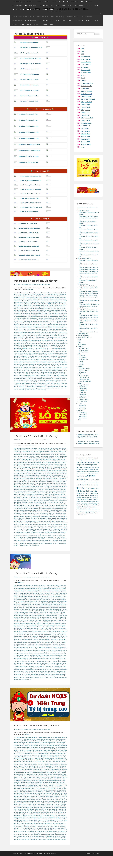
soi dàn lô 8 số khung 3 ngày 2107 (38, 661)
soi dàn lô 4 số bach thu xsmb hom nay (31, 370)
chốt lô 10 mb (30, 766)
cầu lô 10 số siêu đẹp (54, 756)
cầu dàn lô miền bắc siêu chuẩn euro (24, 302)
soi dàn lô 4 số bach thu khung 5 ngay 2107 (51, 369)
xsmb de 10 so (22, 389)
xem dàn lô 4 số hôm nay (47, 386)
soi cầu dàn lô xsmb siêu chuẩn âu (25, 367)
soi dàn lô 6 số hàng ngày (43, 527)
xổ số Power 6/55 (86, 72)
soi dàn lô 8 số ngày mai (38, 666)
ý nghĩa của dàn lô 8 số (60, 677)
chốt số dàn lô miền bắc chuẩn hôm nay (45, 318)
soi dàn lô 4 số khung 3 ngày (42, 373)
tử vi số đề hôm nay (94, 512)
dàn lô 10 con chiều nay (50, 787)
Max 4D (83, 78)
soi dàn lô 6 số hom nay (54, 527)
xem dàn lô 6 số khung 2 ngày (45, 543)
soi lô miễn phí (57, 383)
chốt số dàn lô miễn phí (55, 319)
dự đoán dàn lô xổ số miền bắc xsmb (26, 338)
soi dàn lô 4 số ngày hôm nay (43, 378)
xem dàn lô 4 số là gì (32, 388)
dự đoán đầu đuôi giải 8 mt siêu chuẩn (29, 250)
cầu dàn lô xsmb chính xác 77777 (43, 303)
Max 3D (83, 75)
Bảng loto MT (82, 407)
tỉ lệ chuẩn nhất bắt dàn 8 (50, 672)
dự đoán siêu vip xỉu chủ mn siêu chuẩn (30, 176)
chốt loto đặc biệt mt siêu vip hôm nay (88, 291)
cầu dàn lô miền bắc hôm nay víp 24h (37, 748)
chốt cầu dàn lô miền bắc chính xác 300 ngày (30, 307)
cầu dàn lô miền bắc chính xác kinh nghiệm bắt (26, 295)
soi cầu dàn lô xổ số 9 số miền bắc (45, 354)
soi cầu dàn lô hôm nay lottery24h (57, 343)
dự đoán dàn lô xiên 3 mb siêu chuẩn (29, 132)
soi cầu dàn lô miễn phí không (32, 350)
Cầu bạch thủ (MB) (86, 91)
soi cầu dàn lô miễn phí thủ (20, 351)
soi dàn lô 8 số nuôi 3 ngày (51, 666)
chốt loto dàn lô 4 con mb (48, 311)
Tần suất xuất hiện (86, 123)
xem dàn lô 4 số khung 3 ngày (20, 388)
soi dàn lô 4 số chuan (45, 370)
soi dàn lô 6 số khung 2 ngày (53, 529)
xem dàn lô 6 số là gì (18, 545)
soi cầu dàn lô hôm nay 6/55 (20, 499)
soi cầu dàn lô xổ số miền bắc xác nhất (55, 652)
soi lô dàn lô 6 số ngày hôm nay (21, 540)
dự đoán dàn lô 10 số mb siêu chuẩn (29, 156)
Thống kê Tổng (85, 120)
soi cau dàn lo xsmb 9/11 (57, 362)
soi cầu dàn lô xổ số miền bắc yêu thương (50, 361)
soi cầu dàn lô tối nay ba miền (57, 644)
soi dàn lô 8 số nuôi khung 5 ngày (24, 668)
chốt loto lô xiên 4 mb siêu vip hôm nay (88, 271)
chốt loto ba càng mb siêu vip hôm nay (88, 216)
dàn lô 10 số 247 (20, 790)
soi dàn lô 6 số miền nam (19, 534)
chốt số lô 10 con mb (40, 785)
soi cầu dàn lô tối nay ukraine (30, 354)
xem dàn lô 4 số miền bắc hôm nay (45, 388)
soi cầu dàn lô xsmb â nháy (59, 655)
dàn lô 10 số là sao (23, 794)
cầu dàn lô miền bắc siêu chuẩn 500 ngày (29, 750)
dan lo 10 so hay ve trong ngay (32, 793)
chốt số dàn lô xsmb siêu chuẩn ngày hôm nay (26, 329)
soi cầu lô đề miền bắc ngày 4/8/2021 (88, 505)
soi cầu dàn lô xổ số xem (45, 362)
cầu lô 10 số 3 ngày (21, 755)
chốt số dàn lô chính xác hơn (54, 313)
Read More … (30, 289)
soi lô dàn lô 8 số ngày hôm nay (30, 671)
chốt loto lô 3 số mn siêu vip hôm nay (88, 319)
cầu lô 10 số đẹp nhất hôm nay (42, 756)
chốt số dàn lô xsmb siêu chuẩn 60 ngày (32, 620)
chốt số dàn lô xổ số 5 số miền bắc (41, 321)
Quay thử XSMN (85, 139)
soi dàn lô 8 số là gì (24, 663)
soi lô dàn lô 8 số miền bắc (53, 669)
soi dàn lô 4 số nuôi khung (26, 380)
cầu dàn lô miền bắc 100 (35, 742)
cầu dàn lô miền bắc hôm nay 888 (46, 297)
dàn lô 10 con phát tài (48, 788)
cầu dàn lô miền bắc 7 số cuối (24, 294)
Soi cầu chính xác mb (42, 2)
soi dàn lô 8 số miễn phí (58, 664)
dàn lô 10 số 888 (36, 790)
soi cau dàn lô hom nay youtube (34, 345)
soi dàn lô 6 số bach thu (46, 524)
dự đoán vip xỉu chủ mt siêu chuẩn (28, 223)
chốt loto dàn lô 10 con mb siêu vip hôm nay (36, 725)
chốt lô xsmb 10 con (57, 766)
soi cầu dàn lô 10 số (27, 812)
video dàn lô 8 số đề (32, 674)
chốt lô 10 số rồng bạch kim (46, 766)
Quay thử (44, 9)
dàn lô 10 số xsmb (57, 799)
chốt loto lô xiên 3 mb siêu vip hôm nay (88, 269)
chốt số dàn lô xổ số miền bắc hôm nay (36, 617)
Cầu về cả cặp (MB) (86, 96)
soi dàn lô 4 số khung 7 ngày (31, 375)
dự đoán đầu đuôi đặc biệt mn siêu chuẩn (31, 207)
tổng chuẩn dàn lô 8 (61, 672)
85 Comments (47, 439)
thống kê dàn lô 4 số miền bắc (23, 385)
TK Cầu (22, 9)
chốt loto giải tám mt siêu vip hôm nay (88, 293)
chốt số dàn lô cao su (60, 311)
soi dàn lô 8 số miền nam (30, 664)
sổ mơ (51, 9)
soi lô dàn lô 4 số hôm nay (56, 381)
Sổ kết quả (88, 5)
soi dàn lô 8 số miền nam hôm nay (44, 664)
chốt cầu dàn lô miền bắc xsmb (35, 310)
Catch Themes (96, 853)
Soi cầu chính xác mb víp (57, 2)
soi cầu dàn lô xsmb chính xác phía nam (27, 365)
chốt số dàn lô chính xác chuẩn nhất (39, 313)
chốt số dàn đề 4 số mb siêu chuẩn (29, 79)
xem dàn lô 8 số (40, 674)
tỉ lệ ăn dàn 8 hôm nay (30, 672)
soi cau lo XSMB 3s (88, 497)
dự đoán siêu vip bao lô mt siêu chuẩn (29, 237)
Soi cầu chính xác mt (72, 2)
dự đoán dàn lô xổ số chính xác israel (29, 334)
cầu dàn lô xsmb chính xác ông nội (25, 462)
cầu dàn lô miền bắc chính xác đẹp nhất (32, 744)
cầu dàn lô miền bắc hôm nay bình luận (29, 299)
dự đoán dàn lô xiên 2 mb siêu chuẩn (29, 126)
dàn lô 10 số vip (19, 798)
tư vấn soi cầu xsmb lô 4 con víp (56, 385)
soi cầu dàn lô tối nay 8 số (55, 351)
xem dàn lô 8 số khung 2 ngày (24, 676)
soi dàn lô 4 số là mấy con (54, 375)
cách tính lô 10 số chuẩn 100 (24, 739)
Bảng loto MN (82, 408)
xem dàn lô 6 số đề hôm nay (20, 543)
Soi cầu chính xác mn (86, 2)
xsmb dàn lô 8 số (24, 677)
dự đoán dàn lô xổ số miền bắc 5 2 (45, 335)
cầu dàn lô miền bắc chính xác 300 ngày (41, 294)
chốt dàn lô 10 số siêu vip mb (37, 764)
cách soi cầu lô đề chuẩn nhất (56, 449)
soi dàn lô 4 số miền (46, 377)
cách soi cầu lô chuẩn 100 (23, 449)
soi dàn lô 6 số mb (49, 532)
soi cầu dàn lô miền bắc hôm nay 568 (23, 346)
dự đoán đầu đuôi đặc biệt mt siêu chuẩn (29, 255)
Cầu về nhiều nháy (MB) (88, 99)
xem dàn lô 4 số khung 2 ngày (60, 386)
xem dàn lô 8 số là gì (50, 676)
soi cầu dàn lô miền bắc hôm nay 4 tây (47, 637)
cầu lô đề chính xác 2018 (84, 469)
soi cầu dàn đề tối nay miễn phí (93, 501)
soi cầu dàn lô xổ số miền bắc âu (57, 649)
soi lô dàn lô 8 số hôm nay (40, 669)
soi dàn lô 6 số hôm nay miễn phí (28, 529)
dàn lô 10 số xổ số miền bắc (28, 799)
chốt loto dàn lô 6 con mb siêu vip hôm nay (35, 436)
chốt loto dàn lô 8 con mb (19, 606)
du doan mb (19, 801)
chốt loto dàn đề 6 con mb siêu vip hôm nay (88, 443)
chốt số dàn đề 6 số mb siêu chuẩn (29, 85)
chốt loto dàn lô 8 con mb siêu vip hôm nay (35, 573)
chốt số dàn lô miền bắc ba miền (41, 610)
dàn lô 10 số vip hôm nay (29, 798)
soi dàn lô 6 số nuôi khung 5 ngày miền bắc (32, 537)
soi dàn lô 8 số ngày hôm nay (26, 666)
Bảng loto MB (82, 405)
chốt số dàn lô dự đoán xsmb (32, 315)
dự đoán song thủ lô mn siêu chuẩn (29, 198)
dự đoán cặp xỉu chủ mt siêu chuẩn (28, 241)
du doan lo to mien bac (29, 331)
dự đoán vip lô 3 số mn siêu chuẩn (29, 211)
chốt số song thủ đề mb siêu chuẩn (29, 74)
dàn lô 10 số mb (31, 794)
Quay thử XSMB (85, 136)
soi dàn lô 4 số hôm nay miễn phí (57, 372)
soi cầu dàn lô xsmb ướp (23, 369)
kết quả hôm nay (79, 5)
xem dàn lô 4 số (24, 386)
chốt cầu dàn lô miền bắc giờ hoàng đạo (33, 308)
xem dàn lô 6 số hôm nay (32, 543)
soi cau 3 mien (91, 493)
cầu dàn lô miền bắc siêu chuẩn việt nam (29, 752)
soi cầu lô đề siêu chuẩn (35, 524)
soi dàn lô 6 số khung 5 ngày (42, 530)
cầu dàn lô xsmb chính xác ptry (35, 305)
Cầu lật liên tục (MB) (86, 94)
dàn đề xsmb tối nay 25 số (93, 479)
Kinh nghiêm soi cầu (17, 5)
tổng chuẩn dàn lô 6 (28, 542)
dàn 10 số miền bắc (28, 787)
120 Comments (47, 284)
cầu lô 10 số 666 (29, 755)
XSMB (57, 5)
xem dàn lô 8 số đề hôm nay (51, 674)
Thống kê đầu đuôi (86, 102)
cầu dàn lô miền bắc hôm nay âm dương (34, 747)
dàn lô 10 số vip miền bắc (51, 798)
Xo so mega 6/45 (85, 70)
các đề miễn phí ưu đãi (88, 467)
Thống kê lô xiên (85, 107)
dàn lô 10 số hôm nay (44, 793)
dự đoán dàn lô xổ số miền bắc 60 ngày (26, 337)
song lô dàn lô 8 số (49, 671)
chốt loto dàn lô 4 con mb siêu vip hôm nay (35, 281)
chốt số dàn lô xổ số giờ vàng (42, 615)
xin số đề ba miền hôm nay (82, 514)
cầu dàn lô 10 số (35, 740)
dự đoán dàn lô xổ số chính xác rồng (45, 491)
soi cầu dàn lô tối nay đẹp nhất (29, 353)
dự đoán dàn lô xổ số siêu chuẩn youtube (30, 340)
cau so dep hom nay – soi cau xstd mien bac (23, 2)
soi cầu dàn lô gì (23, 342)
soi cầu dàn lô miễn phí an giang (59, 348)
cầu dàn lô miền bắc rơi (45, 300)
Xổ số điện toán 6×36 (84, 368)
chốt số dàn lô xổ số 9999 (55, 321)
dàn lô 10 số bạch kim (45, 790)
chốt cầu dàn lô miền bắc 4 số (49, 305)
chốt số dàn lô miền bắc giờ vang (25, 319)
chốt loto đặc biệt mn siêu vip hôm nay (88, 315)
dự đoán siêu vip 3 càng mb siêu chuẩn (29, 144)
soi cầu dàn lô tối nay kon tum (43, 353)
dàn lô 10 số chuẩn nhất (22, 791)
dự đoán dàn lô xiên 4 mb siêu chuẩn (29, 138)
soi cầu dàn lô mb (46, 345)
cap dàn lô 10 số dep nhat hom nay (39, 739)
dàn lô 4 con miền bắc (58, 329)
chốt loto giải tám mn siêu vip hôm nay (88, 317)
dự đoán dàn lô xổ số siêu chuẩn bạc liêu (44, 338)
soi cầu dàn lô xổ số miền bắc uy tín (48, 359)
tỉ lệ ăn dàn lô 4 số (44, 385)
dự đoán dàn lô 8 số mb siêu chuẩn (28, 120)
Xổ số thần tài (85, 88)
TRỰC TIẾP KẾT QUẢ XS (45, 5)
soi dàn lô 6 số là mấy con (24, 532)
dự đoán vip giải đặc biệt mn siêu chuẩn (30, 180)
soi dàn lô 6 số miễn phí (46, 534)
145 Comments (47, 577)
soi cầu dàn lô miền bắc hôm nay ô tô (24, 348)
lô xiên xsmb (92, 485)
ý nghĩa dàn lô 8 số (26, 679)
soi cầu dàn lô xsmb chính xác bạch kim (53, 656)
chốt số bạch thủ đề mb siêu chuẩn (29, 69)
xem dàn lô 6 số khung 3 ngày (59, 543)
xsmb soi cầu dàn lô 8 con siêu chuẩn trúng (45, 677)
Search (96, 34)
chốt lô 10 (47, 764)
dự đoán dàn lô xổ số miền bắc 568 (42, 492)
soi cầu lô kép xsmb (82, 503)
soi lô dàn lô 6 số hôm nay (31, 538)
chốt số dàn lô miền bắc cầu (29, 318)
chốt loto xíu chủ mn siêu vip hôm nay (88, 331)
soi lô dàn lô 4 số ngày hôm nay (46, 383)
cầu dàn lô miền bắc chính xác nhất (37, 745)
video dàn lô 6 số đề (53, 542)
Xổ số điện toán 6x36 (87, 83)
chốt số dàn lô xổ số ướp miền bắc (28, 324)
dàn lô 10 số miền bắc (53, 794)
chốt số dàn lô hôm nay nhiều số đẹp (22, 316)
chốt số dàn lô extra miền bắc (46, 315)
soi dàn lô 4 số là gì (43, 375)
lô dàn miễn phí (19, 812)
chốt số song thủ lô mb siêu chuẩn (29, 53)
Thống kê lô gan (85, 104)
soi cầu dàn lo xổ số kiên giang (20, 356)
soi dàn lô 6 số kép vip (42, 529)
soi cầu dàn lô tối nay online (56, 353)
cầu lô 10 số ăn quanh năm (40, 755)
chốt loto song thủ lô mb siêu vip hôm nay (88, 434)
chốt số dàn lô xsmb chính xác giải (40, 326)
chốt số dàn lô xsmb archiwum (25, 326)
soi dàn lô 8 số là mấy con (35, 663)
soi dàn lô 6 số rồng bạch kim (48, 537)
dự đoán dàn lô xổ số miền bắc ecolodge (45, 337)
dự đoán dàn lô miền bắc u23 (51, 332)
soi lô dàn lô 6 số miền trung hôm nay (58, 538)
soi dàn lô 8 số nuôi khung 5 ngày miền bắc (42, 668)
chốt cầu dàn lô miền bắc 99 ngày (37, 599)
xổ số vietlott (84, 67)
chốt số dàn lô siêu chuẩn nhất (41, 614)
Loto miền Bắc (85, 128)
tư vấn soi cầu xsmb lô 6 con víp (41, 542)
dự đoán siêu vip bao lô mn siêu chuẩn (30, 189)
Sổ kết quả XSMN (86, 62)
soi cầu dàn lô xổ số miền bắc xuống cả (31, 361)
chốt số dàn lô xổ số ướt (41, 324)
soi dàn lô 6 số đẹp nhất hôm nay (29, 527)
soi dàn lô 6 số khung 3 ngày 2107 (27, 530)
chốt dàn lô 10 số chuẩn (25, 764)
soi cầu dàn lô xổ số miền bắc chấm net (30, 357)
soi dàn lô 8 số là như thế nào (48, 663)
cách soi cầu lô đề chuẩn (43, 449)
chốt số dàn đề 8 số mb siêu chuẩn (29, 90)
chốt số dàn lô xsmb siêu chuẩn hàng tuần (31, 621)
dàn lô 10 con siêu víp (58, 788)
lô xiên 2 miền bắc (83, 485)
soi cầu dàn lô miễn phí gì (19, 350)
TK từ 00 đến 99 (85, 126)
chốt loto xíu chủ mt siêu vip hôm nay (88, 306)
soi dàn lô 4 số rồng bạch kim (22, 381)
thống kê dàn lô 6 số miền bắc (51, 540)
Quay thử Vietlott (86, 144)
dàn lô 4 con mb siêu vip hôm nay (44, 329)
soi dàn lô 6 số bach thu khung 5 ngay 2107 (23, 526)
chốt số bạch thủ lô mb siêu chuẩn (29, 42)
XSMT (70, 5)
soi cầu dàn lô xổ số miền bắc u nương (30, 359)
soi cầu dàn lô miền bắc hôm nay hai (41, 346)
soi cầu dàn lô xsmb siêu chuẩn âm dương (49, 658)
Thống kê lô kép (85, 110)
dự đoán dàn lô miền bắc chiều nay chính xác (48, 488)
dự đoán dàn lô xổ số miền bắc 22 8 (29, 335)
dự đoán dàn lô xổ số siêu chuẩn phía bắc (45, 496)
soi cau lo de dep (88, 495)
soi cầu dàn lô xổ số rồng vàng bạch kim (33, 833)
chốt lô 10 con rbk (22, 766)
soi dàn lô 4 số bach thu (35, 369)
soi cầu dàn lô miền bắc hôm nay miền (47, 639)
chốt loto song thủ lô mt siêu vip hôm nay (89, 304)
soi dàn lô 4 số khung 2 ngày (29, 373)
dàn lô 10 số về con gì (54, 796)
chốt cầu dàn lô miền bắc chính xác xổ (49, 307)
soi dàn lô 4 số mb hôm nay (35, 377)
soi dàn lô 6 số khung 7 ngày (55, 530)
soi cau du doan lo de (52, 839)
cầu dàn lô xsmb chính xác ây (58, 303)
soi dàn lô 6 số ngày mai (28, 535)
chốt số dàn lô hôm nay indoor (60, 315)
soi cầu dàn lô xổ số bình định (60, 354)
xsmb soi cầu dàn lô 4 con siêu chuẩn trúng (36, 389)
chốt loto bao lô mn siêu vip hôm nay (88, 309)
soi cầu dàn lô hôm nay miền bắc (21, 500)
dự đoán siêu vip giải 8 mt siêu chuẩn (29, 232)
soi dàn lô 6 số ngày (57, 534)
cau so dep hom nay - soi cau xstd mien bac (32, 284)
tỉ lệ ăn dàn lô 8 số (40, 672)
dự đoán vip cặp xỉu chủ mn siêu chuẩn (30, 193)
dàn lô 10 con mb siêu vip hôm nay (24, 788)
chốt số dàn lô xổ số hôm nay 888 (29, 323)
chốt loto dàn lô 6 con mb (52, 468)
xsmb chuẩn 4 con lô (58, 388)
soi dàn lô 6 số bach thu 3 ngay (59, 524)
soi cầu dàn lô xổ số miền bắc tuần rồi (56, 650)
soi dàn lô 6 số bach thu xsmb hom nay (56, 526)
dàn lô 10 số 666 (28, 790)
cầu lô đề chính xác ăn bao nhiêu (87, 471)
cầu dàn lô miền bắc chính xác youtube (29, 297)
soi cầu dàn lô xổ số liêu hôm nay (35, 356)
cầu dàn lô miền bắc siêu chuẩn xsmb (26, 303)
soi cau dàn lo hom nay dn (44, 343)
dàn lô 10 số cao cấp (55, 790)
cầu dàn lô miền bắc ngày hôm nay (31, 300)
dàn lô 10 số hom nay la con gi (56, 793)
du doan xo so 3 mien (41, 801)
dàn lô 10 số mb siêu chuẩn (42, 794)
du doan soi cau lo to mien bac (29, 801)
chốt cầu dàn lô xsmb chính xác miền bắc (33, 311)
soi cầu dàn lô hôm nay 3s (59, 342)
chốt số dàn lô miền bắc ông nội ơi (41, 319)
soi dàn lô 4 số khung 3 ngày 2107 (57, 373)
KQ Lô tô (36, 9)
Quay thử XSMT (85, 141)
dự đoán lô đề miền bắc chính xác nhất (48, 340)
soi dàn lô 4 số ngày (31, 378)
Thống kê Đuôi (85, 115)
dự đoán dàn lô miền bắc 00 (40, 331)
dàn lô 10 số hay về (61, 791)
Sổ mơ (83, 147)
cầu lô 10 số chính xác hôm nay (27, 756)
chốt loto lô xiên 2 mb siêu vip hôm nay (88, 267)
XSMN (63, 5)
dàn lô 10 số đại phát (32, 791)
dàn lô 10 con (41, 787)
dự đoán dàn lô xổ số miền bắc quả (43, 494)
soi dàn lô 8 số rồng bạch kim (58, 668)
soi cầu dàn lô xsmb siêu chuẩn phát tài (42, 367)
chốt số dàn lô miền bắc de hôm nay (34, 612)
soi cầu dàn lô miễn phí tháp (60, 350)
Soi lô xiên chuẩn (86, 509)
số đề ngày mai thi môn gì (88, 511)
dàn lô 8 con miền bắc (30, 623)
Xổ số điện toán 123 (86, 86)
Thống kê (29, 9)
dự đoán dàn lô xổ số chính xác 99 (45, 489)
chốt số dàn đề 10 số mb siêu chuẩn (29, 95)
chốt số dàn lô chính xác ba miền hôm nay (24, 470)
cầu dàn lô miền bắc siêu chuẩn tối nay (42, 302)
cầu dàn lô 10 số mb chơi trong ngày (22, 742)
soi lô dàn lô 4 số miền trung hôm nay (30, 383)
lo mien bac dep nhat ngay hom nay (51, 633)
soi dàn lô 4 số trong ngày (35, 381)
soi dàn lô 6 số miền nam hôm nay (33, 534)
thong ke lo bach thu (34, 385)
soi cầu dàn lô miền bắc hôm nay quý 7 (42, 348)
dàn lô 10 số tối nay (44, 796)
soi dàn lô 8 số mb (60, 663)
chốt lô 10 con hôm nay (55, 764)
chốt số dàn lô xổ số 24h (26, 321)
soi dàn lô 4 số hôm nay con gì (42, 372)
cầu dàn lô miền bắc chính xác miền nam (47, 295)
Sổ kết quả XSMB (86, 59)
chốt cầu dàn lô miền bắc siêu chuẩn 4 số (51, 308)
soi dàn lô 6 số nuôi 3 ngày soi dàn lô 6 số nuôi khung (46, 535)
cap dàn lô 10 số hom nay (53, 739)
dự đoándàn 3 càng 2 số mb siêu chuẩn (29, 150)
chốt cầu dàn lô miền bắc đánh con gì (39, 601)
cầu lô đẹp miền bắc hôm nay (49, 598)
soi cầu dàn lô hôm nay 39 (47, 342)
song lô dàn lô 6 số (39, 540)
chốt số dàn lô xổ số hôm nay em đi (46, 323)
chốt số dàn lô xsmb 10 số (54, 324)
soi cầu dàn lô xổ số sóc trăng (32, 362)
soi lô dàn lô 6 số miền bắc (44, 538)
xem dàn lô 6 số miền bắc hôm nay (31, 545)
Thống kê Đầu (85, 112)
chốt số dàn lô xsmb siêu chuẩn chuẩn (41, 327)
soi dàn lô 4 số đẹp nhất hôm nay (57, 370)
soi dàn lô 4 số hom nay (29, 372)
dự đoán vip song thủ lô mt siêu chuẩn (29, 246)
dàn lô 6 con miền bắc (60, 486)
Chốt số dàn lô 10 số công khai (29, 767)
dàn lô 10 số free (42, 791)
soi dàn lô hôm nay (46, 381)
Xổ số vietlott (82, 355)
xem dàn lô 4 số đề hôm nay (34, 386)
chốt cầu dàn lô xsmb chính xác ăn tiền (51, 310)
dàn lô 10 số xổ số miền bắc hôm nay (44, 799)
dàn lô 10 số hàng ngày (51, 791)
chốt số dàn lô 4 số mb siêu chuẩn (29, 101)
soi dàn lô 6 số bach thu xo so (40, 526)
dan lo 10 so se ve (22, 796)
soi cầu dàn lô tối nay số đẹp (59, 645)
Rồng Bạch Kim (82, 493)
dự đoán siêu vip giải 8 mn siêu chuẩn (30, 185)
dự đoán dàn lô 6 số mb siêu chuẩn (28, 114)
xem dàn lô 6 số (62, 542)
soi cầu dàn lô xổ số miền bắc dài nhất (48, 357)
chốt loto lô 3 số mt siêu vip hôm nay (88, 295)
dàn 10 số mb (21, 787)
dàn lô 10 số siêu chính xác (33, 796)
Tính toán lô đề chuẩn (30, 5)
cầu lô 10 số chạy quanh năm (53, 755)
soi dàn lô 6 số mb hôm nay (59, 532)
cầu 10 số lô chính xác (25, 740)
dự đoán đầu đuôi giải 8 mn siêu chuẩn (30, 202)
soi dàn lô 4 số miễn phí (21, 378)
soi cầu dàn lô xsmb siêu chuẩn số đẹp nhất (51, 660)
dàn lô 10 (36, 787)
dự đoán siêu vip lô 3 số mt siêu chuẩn (29, 259)
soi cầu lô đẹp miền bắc (25, 661)
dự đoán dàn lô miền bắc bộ (53, 331)
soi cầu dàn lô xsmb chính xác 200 (44, 364)
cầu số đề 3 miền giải (87, 473)
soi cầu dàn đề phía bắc (91, 499)
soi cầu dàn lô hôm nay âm (31, 343)
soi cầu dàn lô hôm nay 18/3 (34, 342)
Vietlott (96, 5)
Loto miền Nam (85, 131)
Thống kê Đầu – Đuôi (87, 118)
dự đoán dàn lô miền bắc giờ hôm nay (36, 332)
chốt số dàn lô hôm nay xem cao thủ (39, 316)
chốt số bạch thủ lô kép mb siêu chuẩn (30, 58)
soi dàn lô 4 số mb (25, 377)
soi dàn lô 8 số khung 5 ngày (53, 661)
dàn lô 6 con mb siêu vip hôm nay (47, 486)
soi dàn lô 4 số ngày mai (55, 378)
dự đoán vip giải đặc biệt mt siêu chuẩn (29, 228)
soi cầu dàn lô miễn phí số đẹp (46, 350)
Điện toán (14, 9)
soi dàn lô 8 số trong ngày (19, 669)
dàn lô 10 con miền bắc (37, 788)
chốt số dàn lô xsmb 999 (39, 618)
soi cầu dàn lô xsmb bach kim (29, 364)
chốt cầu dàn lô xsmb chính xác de (39, 604)
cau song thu (62, 756)
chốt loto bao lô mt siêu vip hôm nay (88, 286)
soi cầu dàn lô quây (44, 351)
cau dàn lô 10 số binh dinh (59, 740)
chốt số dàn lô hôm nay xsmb (54, 316)
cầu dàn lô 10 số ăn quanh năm (46, 740)
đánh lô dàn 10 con (60, 810)
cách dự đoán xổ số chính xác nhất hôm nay (48, 292)
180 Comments (47, 729)
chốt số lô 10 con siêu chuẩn (52, 785)
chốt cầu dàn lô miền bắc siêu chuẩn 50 (22, 467)
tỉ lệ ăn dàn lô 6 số (20, 542)
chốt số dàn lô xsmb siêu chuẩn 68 (24, 327)
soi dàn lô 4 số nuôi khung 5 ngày (40, 380)
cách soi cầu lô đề (33, 449)
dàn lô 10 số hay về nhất (19, 793)
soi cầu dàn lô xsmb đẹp (42, 365)
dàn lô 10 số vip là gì (40, 798)
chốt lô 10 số (36, 766)
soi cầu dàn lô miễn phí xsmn (32, 351)
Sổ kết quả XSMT (86, 64)
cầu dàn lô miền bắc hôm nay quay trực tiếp (49, 299)
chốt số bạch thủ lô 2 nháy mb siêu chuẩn (31, 47)
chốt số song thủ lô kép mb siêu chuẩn (30, 63)
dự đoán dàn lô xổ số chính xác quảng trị (48, 334)
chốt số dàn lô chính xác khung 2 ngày (41, 607)
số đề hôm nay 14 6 (94, 509)
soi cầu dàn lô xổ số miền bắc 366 (51, 356)
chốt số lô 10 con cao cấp (29, 785)
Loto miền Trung (85, 134)
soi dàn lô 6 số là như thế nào (37, 532)
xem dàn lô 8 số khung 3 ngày (38, 676)
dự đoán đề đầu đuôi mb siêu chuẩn (28, 162)
